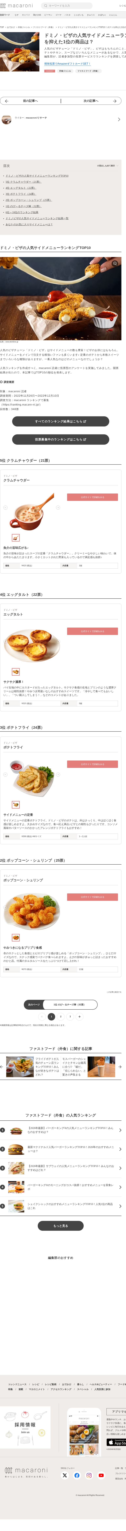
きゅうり (91, 15)
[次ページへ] (79, 1017)
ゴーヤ (58, 15)
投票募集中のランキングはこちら (59, 439)
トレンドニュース (17, 1384)
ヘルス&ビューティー (101, 1384)
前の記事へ (30, 100)
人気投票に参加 (102, 1389)
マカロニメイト (37, 1389)
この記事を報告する (114, 992)
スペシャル (83, 1389)
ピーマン (48, 15)
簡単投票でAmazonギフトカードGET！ (67, 63)
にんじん (113, 15)
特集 (10, 1389)
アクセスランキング (61, 1389)
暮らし (80, 1384)
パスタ (68, 15)
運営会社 (119, 1479)
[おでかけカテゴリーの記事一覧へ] (49, 71)
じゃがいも (79, 15)
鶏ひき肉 (37, 15)
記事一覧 (119, 1468)
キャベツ (26, 15)
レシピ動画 (50, 1384)
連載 (21, 1389)
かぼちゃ (102, 15)
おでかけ (66, 1384)
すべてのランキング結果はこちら (59, 421)
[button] (5, 508)
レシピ (35, 1384)
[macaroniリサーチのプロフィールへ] (60, 119)
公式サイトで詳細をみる (92, 497)
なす (17, 15)
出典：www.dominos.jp (9, 342)
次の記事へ (91, 100)
